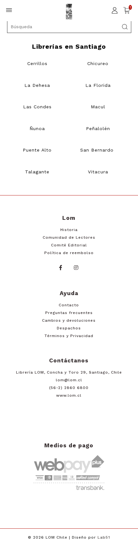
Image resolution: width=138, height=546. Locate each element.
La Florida (98, 85)
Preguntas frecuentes (69, 312)
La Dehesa (37, 85)
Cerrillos (37, 63)
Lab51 (104, 537)
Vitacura (98, 171)
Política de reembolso (69, 253)
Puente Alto (37, 150)
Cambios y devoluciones (69, 320)
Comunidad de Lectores (69, 237)
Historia (69, 230)
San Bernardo (97, 150)
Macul (98, 106)
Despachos (69, 328)
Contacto (69, 305)
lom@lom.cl (69, 380)
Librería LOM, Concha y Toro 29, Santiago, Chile (69, 372)
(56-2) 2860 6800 (69, 387)
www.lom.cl (69, 395)
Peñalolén (98, 128)
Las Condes (37, 106)
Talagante (37, 171)
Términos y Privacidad (68, 336)
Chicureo (97, 63)
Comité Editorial (69, 245)
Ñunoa (37, 128)
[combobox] (69, 26)
